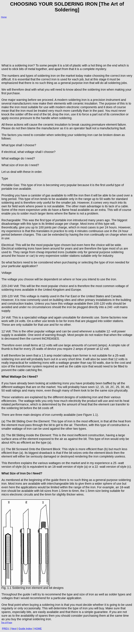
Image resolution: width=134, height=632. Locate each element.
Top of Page (6, 623)
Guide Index (25, 628)
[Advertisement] (67, 39)
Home (4, 17)
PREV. (5, 628)
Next (13, 628)
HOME (38, 628)
